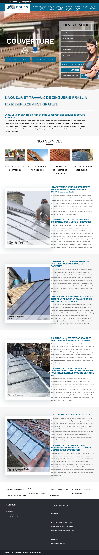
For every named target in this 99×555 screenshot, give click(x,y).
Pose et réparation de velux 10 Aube (59, 8)
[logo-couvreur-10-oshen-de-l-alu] (17, 8)
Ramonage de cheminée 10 (93, 8)
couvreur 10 (35, 7)
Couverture (30, 41)
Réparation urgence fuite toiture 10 (42, 8)
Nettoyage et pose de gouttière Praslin (36, 494)
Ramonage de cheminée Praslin (81, 489)
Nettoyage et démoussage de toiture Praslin (16, 490)
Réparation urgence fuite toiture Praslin (59, 490)
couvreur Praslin (54, 495)
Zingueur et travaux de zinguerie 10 (77, 9)
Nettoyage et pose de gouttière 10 (51, 8)
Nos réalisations (17, 60)
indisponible (12, 2)
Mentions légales (35, 552)
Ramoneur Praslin (77, 493)
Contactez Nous (43, 60)
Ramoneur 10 (85, 7)
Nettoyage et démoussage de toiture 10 (69, 8)
